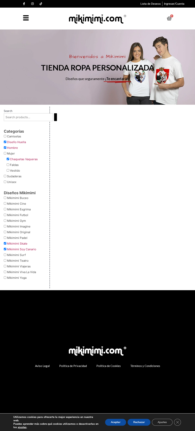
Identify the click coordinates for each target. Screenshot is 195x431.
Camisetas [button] (14, 136)
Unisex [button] (11, 182)
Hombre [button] (12, 148)
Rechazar (139, 422)
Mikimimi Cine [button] (16, 203)
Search (8, 111)
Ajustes (162, 422)
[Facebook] (24, 4)
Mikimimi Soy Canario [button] (21, 249)
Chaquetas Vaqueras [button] (24, 159)
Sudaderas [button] (14, 176)
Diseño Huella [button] (16, 142)
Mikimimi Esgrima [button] (19, 209)
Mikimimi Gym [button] (16, 221)
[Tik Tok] (41, 4)
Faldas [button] (14, 165)
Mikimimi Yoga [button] (16, 278)
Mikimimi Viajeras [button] (19, 266)
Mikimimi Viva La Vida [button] (21, 272)
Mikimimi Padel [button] (17, 238)
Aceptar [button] (115, 422)
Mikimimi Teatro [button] (18, 260)
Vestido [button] (15, 170)
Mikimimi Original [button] (18, 232)
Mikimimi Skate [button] (17, 243)
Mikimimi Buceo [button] (17, 198)
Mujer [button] (11, 153)
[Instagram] (32, 4)
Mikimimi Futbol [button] (17, 215)
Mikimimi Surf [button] (16, 255)
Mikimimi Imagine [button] (18, 226)
